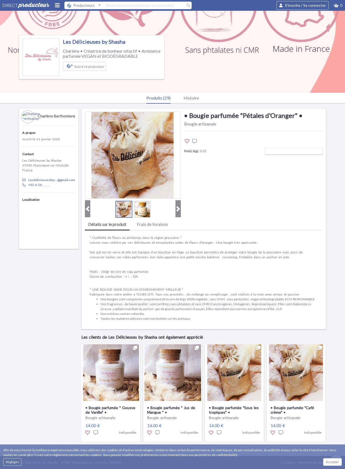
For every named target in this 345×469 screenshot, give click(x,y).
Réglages (12, 462)
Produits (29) (158, 97)
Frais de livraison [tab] (152, 224)
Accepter (332, 462)
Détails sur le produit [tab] (107, 224)
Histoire (191, 97)
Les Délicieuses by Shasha (94, 41)
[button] (338, 5)
